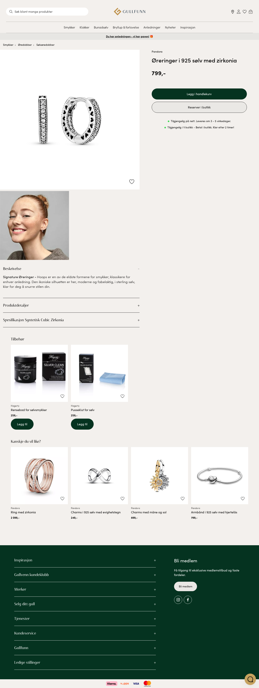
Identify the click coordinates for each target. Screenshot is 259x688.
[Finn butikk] (233, 11)
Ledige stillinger (27, 662)
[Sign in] (238, 11)
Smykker (69, 27)
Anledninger (152, 27)
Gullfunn (21, 647)
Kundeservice (25, 633)
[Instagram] (178, 599)
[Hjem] (129, 11)
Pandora (157, 51)
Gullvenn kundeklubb (31, 574)
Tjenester (22, 618)
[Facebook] (187, 599)
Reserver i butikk (199, 107)
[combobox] (47, 12)
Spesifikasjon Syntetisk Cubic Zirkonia (33, 320)
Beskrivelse (12, 268)
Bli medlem (185, 586)
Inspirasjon (187, 27)
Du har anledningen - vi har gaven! (127, 36)
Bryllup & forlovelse (126, 27)
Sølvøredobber (45, 45)
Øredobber (25, 45)
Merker (20, 589)
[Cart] (250, 11)
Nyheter (170, 27)
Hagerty (15, 405)
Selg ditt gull (24, 604)
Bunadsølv (101, 27)
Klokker (84, 27)
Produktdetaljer (16, 305)
